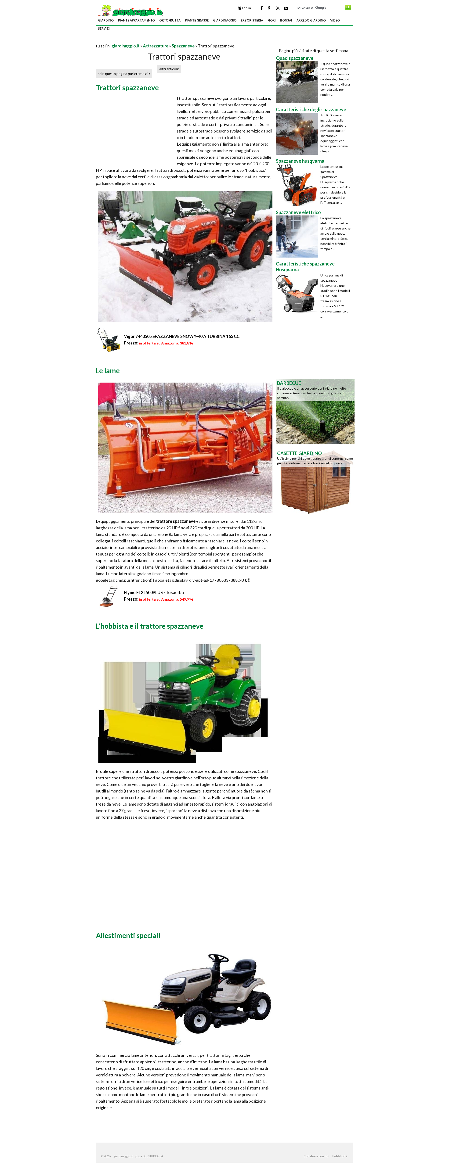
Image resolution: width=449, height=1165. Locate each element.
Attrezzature (155, 45)
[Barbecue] (315, 411)
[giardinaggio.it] (130, 11)
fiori (272, 20)
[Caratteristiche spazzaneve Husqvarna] (298, 294)
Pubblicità (339, 1156)
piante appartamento (136, 20)
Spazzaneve (183, 45)
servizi (104, 28)
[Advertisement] (150, 40)
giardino (106, 20)
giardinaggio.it (126, 45)
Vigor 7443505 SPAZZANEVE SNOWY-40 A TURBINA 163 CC (181, 336)
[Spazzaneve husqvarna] (298, 185)
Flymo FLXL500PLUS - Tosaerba (154, 592)
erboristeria (252, 20)
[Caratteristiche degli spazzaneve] (298, 134)
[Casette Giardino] (315, 481)
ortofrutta (170, 20)
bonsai (286, 20)
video (335, 20)
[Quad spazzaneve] (298, 82)
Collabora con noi (316, 1156)
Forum (246, 8)
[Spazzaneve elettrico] (298, 236)
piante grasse (197, 20)
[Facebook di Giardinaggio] (261, 8)
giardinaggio (224, 20)
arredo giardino (311, 20)
